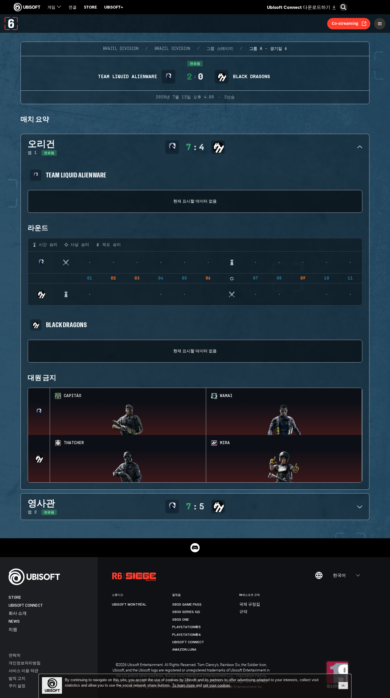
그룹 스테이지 (219, 48)
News (14, 621)
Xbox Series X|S (186, 612)
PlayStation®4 (186, 635)
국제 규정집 (249, 604)
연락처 (15, 655)
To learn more (184, 685)
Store (15, 597)
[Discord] (195, 547)
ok (343, 685)
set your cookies (216, 685)
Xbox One (180, 620)
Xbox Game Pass (187, 604)
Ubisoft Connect (26, 605)
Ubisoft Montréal (129, 604)
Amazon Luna (184, 650)
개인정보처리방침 (25, 662)
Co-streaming (345, 23)
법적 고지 (17, 678)
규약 (243, 612)
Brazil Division (120, 48)
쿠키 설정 (17, 685)
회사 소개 (18, 613)
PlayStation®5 (186, 627)
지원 (13, 630)
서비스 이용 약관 (23, 670)
